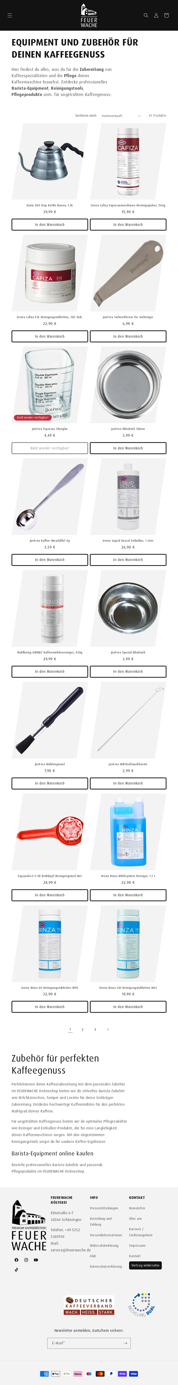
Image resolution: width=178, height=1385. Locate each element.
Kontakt (135, 1256)
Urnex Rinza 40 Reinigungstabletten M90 (49, 988)
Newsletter (137, 1208)
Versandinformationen (106, 1235)
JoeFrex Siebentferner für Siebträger (128, 317)
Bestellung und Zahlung (100, 1222)
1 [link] (70, 1029)
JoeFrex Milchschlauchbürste (128, 764)
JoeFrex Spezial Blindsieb (128, 652)
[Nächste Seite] (108, 1029)
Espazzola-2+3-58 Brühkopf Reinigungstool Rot (50, 876)
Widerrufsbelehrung (104, 1245)
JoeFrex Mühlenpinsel (50, 764)
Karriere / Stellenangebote (141, 1232)
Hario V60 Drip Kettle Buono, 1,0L (50, 205)
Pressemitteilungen (104, 1208)
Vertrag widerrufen (145, 1265)
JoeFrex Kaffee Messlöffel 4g (50, 541)
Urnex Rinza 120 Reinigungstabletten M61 (128, 988)
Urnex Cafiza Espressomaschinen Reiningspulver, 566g (128, 205)
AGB (93, 1256)
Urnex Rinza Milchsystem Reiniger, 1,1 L (128, 876)
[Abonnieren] (125, 1343)
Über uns (135, 1219)
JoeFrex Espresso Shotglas (50, 429)
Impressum (137, 1245)
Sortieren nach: (86, 115)
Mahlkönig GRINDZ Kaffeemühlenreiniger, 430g (50, 652)
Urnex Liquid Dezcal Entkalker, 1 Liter (128, 541)
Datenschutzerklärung (106, 1266)
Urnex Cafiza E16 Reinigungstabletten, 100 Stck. (50, 317)
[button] (10, 15)
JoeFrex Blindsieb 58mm (128, 429)
